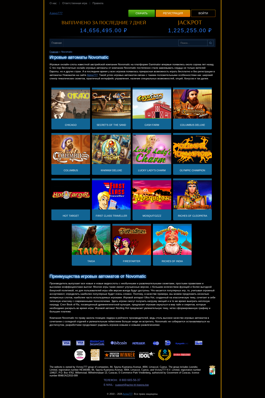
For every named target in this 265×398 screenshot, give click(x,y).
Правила (97, 3)
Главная (57, 42)
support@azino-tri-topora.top (132, 384)
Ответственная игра (74, 3)
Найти (210, 43)
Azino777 (92, 75)
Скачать (142, 13)
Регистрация (173, 13)
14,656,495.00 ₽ (103, 30)
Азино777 (56, 13)
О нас (53, 3)
